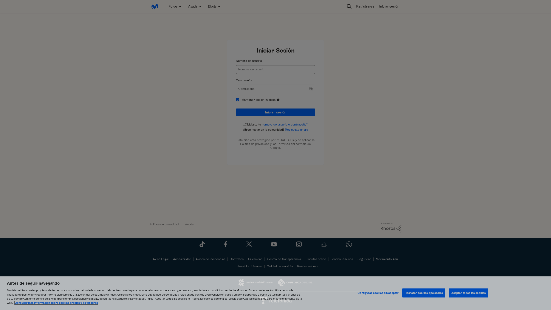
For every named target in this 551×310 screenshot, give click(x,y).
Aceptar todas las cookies (468, 292)
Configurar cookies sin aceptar (378, 292)
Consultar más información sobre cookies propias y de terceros (56, 302)
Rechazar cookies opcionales (424, 292)
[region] (275, 293)
